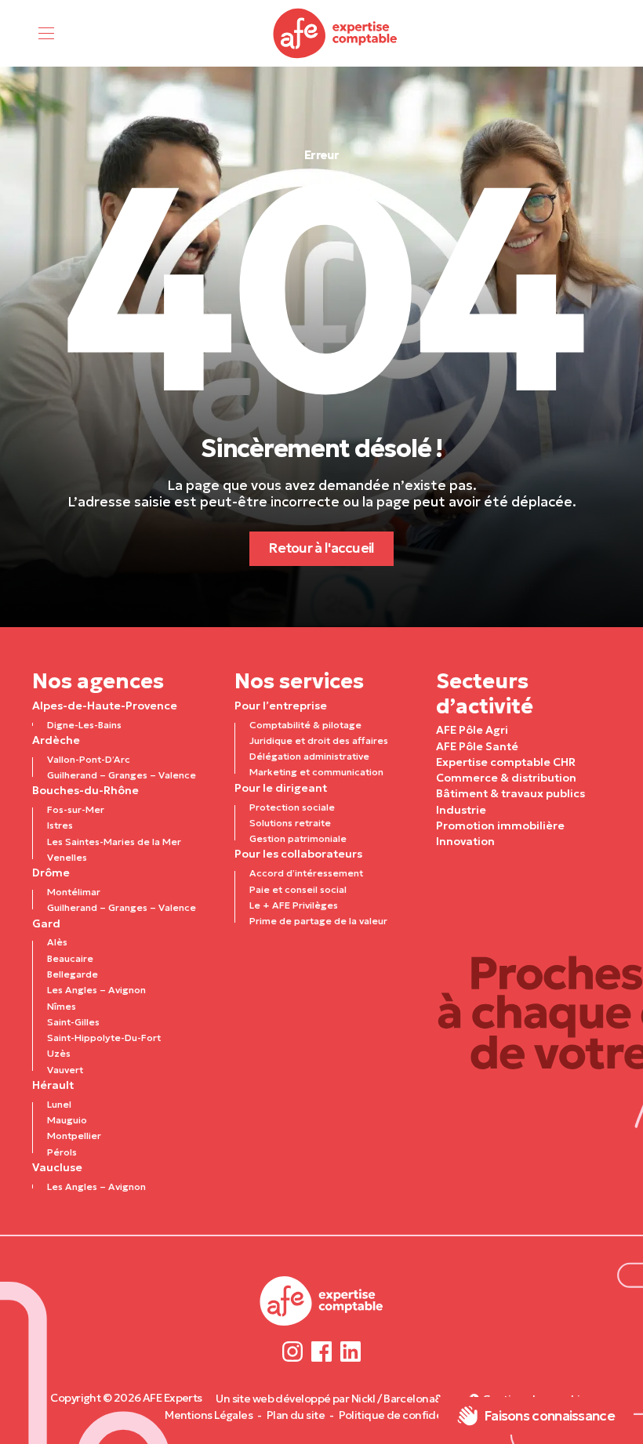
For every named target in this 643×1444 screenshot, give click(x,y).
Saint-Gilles (73, 1022)
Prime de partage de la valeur (318, 921)
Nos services (299, 681)
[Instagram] (292, 1351)
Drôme (51, 872)
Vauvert (65, 1070)
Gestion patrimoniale (298, 838)
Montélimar (73, 892)
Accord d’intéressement (306, 873)
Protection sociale (292, 807)
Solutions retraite (290, 823)
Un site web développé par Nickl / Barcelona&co (335, 1398)
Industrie (461, 810)
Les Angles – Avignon (96, 990)
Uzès (59, 1053)
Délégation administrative (309, 756)
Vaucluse (57, 1167)
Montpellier (74, 1135)
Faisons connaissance (549, 1415)
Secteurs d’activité (484, 693)
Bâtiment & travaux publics (510, 793)
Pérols (62, 1152)
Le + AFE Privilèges (293, 905)
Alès (57, 942)
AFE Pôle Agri (472, 730)
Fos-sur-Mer (75, 809)
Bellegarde (72, 974)
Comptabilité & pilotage (305, 725)
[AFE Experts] (335, 33)
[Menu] (46, 33)
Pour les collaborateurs (298, 854)
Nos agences (98, 681)
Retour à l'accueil (321, 548)
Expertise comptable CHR (506, 762)
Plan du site (296, 1415)
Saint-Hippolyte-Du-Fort (104, 1037)
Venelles (67, 857)
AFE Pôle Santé (477, 746)
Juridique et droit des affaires (318, 740)
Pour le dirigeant (280, 788)
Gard (46, 923)
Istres (60, 825)
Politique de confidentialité (408, 1415)
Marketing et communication (316, 772)
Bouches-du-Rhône (85, 790)
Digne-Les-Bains (84, 725)
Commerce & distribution (506, 778)
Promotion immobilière (500, 825)
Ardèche (56, 740)
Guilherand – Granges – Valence (121, 775)
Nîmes (61, 1006)
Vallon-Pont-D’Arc (88, 759)
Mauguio (67, 1120)
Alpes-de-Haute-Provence (104, 705)
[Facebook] (321, 1351)
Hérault (53, 1085)
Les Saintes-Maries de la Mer (114, 841)
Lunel (59, 1104)
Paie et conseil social (298, 889)
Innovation (465, 841)
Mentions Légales (208, 1415)
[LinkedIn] (350, 1351)
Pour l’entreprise (280, 705)
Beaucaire (70, 958)
